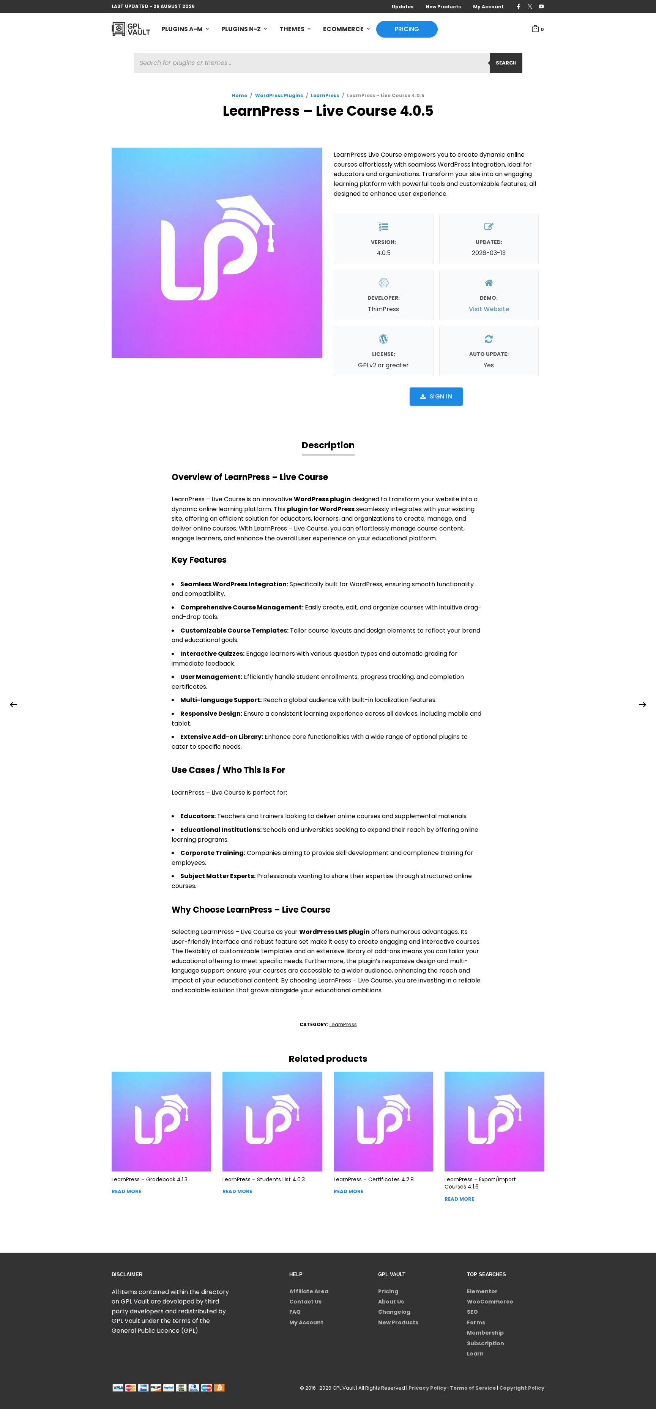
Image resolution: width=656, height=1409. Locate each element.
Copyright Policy (521, 1388)
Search (506, 62)
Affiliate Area (308, 1291)
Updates (402, 6)
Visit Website (489, 309)
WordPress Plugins (279, 95)
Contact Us (305, 1301)
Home (239, 95)
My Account (488, 6)
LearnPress (325, 95)
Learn (475, 1353)
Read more (126, 1191)
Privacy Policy (427, 1388)
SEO (472, 1312)
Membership (485, 1333)
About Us (391, 1301)
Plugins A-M (182, 29)
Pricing (407, 29)
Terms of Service (473, 1388)
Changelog (394, 1312)
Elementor (482, 1291)
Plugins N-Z (241, 29)
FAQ (295, 1312)
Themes (291, 29)
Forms (476, 1322)
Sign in (441, 396)
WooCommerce (490, 1301)
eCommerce (343, 29)
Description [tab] (328, 445)
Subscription (485, 1343)
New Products (443, 6)
